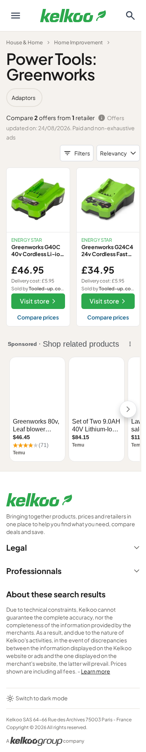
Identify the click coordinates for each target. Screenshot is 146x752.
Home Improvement (78, 42)
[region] (73, 97)
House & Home (24, 42)
